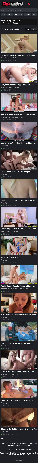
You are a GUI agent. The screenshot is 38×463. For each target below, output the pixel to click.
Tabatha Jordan (24, 289)
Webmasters (19, 460)
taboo (10, 14)
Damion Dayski (14, 87)
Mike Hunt (12, 58)
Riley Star (4, 58)
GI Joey (11, 117)
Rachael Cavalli (14, 374)
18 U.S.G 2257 (32, 443)
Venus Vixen (19, 117)
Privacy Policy (22, 443)
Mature (27, 14)
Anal (34, 14)
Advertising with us (14, 445)
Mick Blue (12, 346)
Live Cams (18, 14)
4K (28, 29)
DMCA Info (4, 443)
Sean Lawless (6, 231)
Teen (3, 14)
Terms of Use (13, 443)
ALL (34, 29)
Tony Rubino (5, 289)
